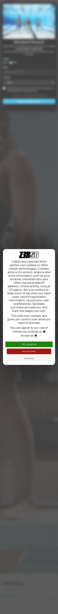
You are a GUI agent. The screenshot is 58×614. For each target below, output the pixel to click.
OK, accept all (29, 344)
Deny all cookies (29, 351)
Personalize (29, 358)
